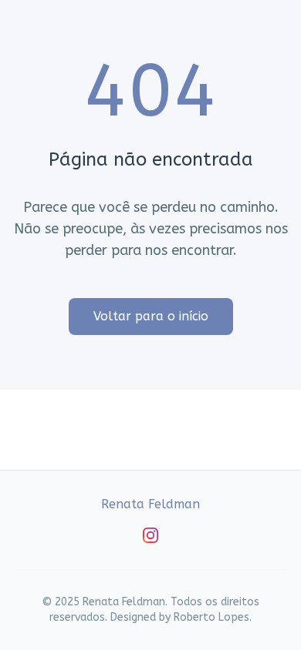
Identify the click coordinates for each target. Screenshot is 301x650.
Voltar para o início (150, 316)
